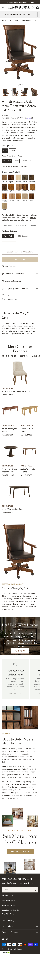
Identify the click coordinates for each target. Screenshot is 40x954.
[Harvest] (19, 187)
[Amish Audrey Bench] (29, 411)
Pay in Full (8, 236)
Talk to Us (20, 651)
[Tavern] (31, 196)
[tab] (9, 356)
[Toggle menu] (2, 7)
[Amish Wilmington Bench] (11, 411)
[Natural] (12, 196)
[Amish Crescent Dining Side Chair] (20, 373)
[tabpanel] (20, 437)
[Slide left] (18, 84)
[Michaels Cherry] (4, 196)
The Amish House (15, 949)
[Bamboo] (18, 177)
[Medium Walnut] (32, 187)
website (33, 217)
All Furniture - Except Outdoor (20, 20)
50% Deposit (23, 236)
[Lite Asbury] (25, 187)
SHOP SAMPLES (15, 693)
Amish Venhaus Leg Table (13, 509)
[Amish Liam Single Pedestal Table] (11, 451)
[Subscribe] (35, 889)
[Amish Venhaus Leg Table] (20, 491)
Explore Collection (26, 14)
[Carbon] (25, 177)
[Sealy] (18, 196)
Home (4, 20)
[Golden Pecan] (11, 187)
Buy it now (20, 259)
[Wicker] (4, 206)
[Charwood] (31, 177)
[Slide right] (22, 84)
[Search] (33, 7)
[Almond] (4, 177)
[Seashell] (25, 196)
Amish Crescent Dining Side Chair (16, 391)
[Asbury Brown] (11, 177)
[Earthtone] (4, 187)
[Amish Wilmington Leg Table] (29, 451)
